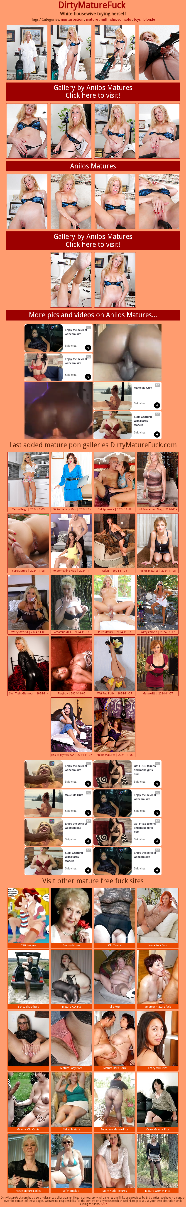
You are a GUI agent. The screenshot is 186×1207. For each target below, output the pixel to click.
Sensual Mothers (28, 1006)
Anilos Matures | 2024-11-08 (158, 570)
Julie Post (114, 1006)
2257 (103, 1204)
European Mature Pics (114, 1129)
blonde (149, 19)
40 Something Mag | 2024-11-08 (72, 510)
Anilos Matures (93, 166)
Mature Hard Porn (114, 1068)
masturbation (72, 19)
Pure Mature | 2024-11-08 (28, 570)
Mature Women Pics (157, 1190)
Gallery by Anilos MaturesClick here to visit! (93, 92)
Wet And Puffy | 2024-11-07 (114, 693)
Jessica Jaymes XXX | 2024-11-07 (71, 754)
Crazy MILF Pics (157, 1068)
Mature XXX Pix (71, 1006)
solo (127, 19)
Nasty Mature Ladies (28, 1190)
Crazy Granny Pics (157, 1129)
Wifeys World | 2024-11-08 (28, 632)
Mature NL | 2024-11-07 (158, 693)
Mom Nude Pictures (115, 1190)
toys (137, 19)
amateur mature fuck (157, 1006)
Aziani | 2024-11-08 (114, 570)
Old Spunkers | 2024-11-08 (115, 509)
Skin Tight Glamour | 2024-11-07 (28, 694)
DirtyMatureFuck (92, 5)
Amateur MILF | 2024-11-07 (71, 632)
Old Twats (114, 945)
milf (104, 19)
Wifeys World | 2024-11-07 (158, 632)
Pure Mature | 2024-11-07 (114, 632)
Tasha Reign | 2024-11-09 (28, 509)
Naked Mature (71, 1129)
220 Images (28, 945)
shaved (116, 19)
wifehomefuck (71, 1190)
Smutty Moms (71, 945)
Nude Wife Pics (158, 945)
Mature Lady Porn (71, 1068)
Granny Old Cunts (28, 1129)
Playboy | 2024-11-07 (71, 693)
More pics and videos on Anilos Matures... (93, 315)
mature (92, 19)
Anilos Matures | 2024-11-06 (115, 754)
